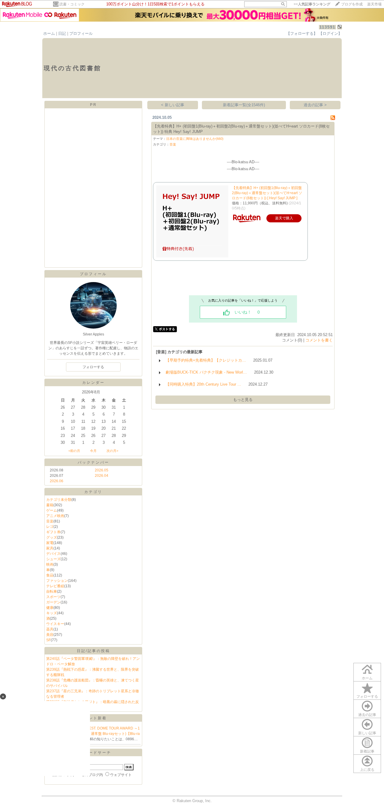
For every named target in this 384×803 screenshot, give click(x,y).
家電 (49, 543)
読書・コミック (72, 4)
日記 (62, 33)
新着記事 (367, 751)
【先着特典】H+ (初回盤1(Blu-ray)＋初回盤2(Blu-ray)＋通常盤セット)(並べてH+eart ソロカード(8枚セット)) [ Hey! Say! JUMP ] (267, 193)
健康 (49, 608)
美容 (49, 635)
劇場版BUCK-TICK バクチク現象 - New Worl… (206, 372)
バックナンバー (93, 462)
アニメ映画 (55, 516)
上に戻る (367, 770)
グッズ (51, 537)
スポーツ (53, 597)
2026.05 (101, 470)
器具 (49, 629)
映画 (49, 564)
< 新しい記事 (172, 105)
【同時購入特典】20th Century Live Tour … (203, 384)
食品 (49, 575)
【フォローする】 (301, 33)
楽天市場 (374, 4)
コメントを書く (319, 340)
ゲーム (51, 510)
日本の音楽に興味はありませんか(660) (195, 138)
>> (312, 4)
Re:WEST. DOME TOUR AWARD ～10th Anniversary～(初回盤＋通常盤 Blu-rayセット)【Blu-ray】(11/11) (93, 733)
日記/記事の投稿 (93, 651)
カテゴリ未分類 (58, 500)
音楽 (49, 521)
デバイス (53, 554)
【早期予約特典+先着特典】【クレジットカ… (206, 360)
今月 (93, 451)
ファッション (57, 581)
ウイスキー (55, 624)
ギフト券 (53, 532)
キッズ (51, 613)
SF (48, 640)
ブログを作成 (352, 4)
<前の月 (74, 451)
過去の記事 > (315, 105)
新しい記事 (367, 733)
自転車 (51, 591)
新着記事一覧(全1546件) (244, 105)
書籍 (49, 505)
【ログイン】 (330, 33)
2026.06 (56, 481)
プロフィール (81, 33)
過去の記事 (367, 715)
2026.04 (101, 476)
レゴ (49, 527)
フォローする (367, 696)
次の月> (112, 451)
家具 (49, 548)
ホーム (49, 33)
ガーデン (53, 602)
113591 (327, 27)
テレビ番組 (55, 586)
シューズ (53, 559)
